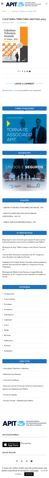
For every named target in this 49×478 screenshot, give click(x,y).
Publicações (8, 340)
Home (4, 11)
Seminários (8, 351)
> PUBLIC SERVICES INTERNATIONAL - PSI (19, 222)
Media (6, 330)
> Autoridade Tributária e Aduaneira (15, 368)
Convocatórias (9, 299)
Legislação (8, 320)
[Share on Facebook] (22, 71)
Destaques (8, 304)
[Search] (46, 3)
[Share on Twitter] (25, 71)
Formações (8, 309)
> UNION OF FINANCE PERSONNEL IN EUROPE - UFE (23, 207)
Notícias (7, 335)
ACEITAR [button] (29, 474)
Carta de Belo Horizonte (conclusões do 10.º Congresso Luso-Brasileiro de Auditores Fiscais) (23, 255)
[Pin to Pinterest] (27, 71)
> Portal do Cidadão (9, 395)
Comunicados (9, 294)
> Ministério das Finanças (11, 374)
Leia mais (34, 470)
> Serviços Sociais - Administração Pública (17, 400)
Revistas (7, 345)
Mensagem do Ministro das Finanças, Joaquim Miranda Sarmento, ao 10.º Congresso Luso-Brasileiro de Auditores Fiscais (24, 274)
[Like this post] (20, 71)
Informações (9, 314)
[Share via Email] (30, 71)
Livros (6, 325)
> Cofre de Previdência (10, 380)
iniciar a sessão (13, 90)
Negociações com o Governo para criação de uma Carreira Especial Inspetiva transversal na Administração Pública (23, 241)
